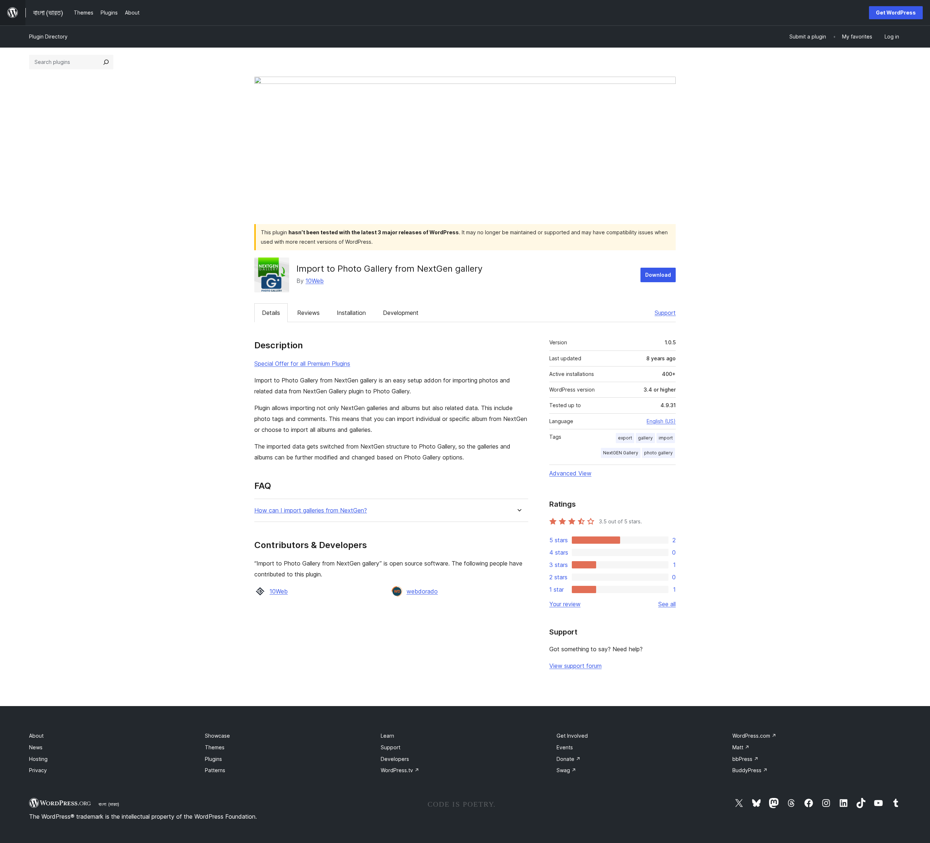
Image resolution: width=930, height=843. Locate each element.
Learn (387, 736)
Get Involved (572, 736)
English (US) (661, 421)
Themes (215, 747)
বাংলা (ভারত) (108, 804)
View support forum (575, 665)
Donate (569, 759)
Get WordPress (896, 12)
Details (271, 312)
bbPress (745, 759)
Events (565, 747)
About (36, 736)
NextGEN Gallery (620, 452)
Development (400, 312)
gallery (645, 438)
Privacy (38, 770)
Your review (565, 604)
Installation (351, 312)
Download (658, 275)
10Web (315, 280)
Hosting (38, 759)
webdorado (422, 591)
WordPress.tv (400, 770)
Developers (395, 759)
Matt (740, 747)
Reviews (308, 312)
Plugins (213, 759)
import (666, 438)
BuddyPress (750, 770)
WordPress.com (754, 736)
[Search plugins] (106, 62)
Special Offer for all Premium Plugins (302, 363)
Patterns (215, 770)
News (36, 747)
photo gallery (658, 452)
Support (665, 312)
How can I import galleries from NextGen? (310, 510)
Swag (566, 770)
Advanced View (570, 473)
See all (667, 604)
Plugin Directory (48, 36)
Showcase (217, 736)
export (625, 438)
